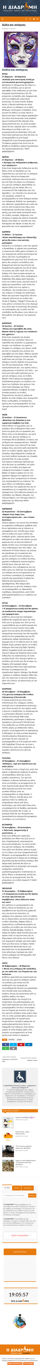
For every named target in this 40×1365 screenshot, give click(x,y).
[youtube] (34, 19)
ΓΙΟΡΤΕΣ (12, 1040)
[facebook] (26, 19)
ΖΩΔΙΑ (19, 1040)
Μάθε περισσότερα (15, 1363)
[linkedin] (37, 19)
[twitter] (30, 19)
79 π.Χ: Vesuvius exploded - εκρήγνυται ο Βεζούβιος (24, 1147)
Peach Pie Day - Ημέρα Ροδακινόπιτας (22, 1133)
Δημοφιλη (27, 1188)
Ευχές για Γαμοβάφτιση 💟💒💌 (25, 1117)
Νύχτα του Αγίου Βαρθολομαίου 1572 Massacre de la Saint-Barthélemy (26, 1162)
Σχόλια (16, 1188)
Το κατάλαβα (28, 1363)
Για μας (7, 1188)
